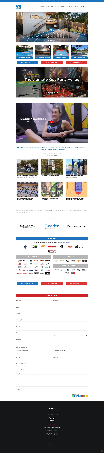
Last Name (56, 300)
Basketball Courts (49, 430)
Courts (45, 427)
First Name (19, 300)
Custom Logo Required (23, 367)
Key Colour (55, 357)
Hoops (48, 427)
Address (18, 326)
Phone (18, 313)
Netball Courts (55, 430)
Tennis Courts (55, 432)
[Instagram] (80, 396)
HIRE (52, 6)
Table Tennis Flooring (56, 434)
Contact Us (67, 242)
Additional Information (21, 363)
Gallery (58, 427)
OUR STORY (69, 6)
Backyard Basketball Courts (52, 437)
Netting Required (21, 369)
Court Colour (19, 357)
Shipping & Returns (53, 444)
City (17, 332)
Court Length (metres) (58, 350)
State (54, 332)
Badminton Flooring (47, 434)
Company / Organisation (22, 320)
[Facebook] (75, 396)
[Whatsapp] (73, 396)
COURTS (42, 6)
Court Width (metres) (21, 350)
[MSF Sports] (18, 7)
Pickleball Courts (49, 432)
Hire (53, 427)
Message (18, 373)
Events (55, 427)
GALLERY (57, 6)
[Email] (84, 396)
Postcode (18, 339)
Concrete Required (22, 366)
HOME (37, 6)
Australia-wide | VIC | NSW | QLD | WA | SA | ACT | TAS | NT (52, 0)
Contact (58, 444)
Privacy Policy (46, 444)
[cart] (87, 7)
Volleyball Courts (49, 433)
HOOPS (47, 6)
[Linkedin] (77, 396)
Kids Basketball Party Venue (52, 440)
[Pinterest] (82, 396)
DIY (50, 427)
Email (18, 307)
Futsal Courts (55, 433)
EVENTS (63, 6)
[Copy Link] (87, 396)
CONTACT (76, 6)
